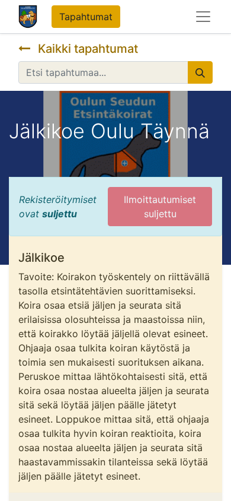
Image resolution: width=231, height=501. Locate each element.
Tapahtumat (86, 17)
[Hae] (200, 72)
